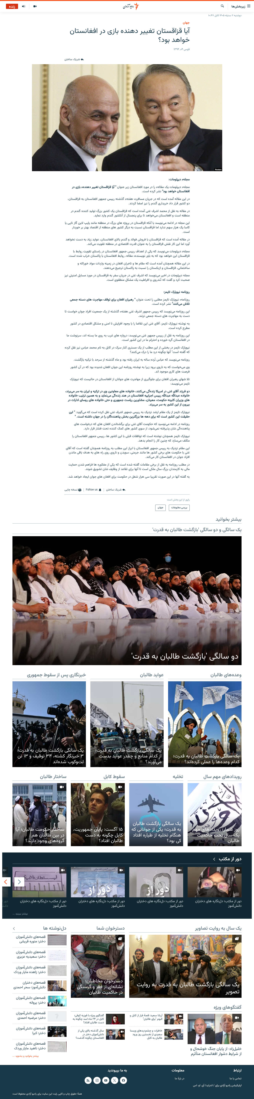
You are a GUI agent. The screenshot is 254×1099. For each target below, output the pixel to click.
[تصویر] (35, 6)
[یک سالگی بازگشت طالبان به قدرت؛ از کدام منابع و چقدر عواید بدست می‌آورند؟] (127, 724)
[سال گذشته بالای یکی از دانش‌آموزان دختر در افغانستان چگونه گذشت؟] (115, 1034)
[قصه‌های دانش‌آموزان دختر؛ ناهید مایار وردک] (57, 1047)
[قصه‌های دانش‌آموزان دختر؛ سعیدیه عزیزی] (57, 955)
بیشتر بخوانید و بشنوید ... (25, 1056)
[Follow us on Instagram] (96, 1080)
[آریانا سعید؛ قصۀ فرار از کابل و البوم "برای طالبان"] (173, 1019)
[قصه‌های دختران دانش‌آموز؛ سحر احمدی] (57, 985)
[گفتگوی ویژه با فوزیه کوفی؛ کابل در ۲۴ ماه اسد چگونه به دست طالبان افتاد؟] (115, 1019)
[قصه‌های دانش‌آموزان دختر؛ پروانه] (57, 1001)
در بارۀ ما (179, 1079)
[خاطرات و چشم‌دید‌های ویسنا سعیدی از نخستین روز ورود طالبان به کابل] (173, 1034)
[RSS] (88, 1080)
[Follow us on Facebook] (123, 1080)
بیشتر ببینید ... (20, 914)
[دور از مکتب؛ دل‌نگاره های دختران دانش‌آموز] (215, 882)
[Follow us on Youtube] (105, 1080)
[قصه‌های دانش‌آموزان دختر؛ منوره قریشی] (57, 940)
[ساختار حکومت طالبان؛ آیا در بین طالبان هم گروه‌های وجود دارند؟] (39, 814)
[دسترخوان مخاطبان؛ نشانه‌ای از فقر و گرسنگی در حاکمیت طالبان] (98, 966)
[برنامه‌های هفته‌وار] (23, 6)
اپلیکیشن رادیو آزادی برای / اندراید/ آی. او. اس (217, 1085)
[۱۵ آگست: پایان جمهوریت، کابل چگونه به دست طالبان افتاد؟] (98, 814)
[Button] (74, 59)
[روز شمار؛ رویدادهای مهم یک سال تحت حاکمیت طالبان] (215, 814)
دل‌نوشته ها (54, 929)
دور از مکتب (230, 859)
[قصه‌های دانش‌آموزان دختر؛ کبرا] (57, 1031)
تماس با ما (236, 1079)
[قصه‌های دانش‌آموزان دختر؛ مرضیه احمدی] (57, 1016)
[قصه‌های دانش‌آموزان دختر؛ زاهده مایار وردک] (57, 970)
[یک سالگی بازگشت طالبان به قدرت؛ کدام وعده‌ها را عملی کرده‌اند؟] (205, 724)
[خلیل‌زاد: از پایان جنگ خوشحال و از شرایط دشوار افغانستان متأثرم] (215, 1029)
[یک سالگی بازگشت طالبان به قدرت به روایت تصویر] (185, 966)
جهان (186, 22)
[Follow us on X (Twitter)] (114, 1080)
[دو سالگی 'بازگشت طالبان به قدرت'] (127, 600)
